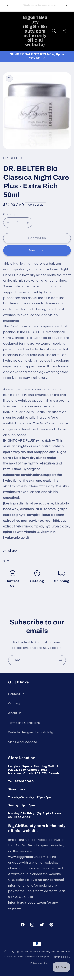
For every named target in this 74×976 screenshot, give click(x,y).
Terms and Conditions (24, 722)
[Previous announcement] (7, 5)
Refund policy (61, 957)
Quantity (9, 214)
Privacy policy (39, 963)
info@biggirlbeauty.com (27, 902)
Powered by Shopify (36, 957)
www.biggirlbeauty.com (27, 857)
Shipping (61, 581)
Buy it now (37, 250)
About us (14, 713)
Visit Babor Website (22, 742)
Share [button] (12, 550)
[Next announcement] (66, 5)
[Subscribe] (61, 660)
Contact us (16, 694)
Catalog (37, 581)
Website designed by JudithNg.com (34, 732)
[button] (8, 31)
